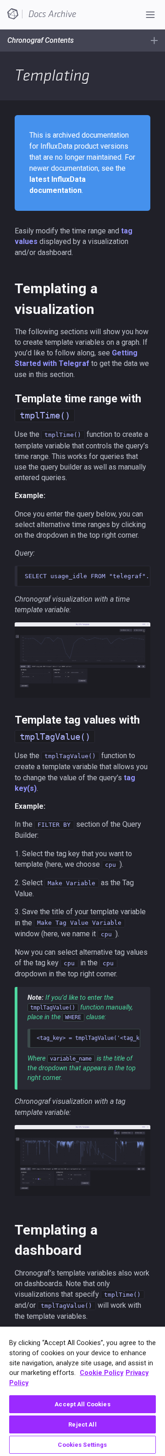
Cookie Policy (101, 1373)
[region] (82, 1391)
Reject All (82, 1424)
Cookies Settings (82, 1444)
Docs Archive (52, 14)
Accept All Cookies (82, 1404)
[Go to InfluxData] (12, 13)
